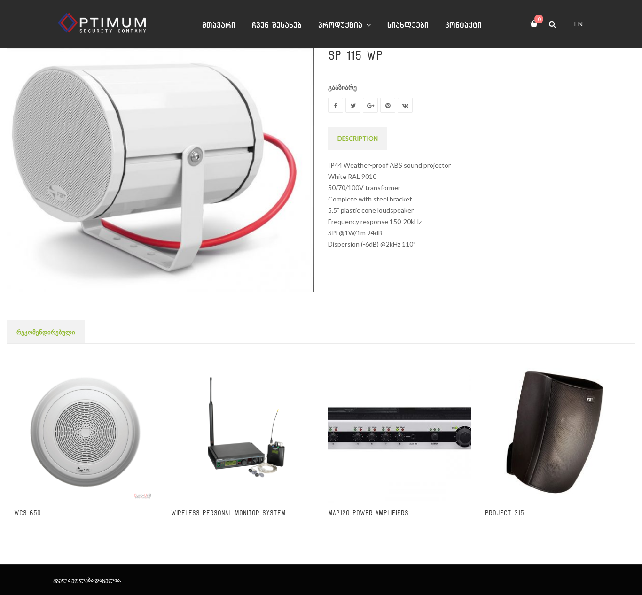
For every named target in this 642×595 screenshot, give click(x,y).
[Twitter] (352, 105)
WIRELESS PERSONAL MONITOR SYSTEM (228, 513)
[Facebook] (335, 105)
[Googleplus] (370, 105)
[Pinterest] (387, 105)
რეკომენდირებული (45, 332)
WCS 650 (27, 513)
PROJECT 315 (504, 513)
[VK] (405, 105)
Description (357, 138)
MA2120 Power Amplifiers (368, 513)
